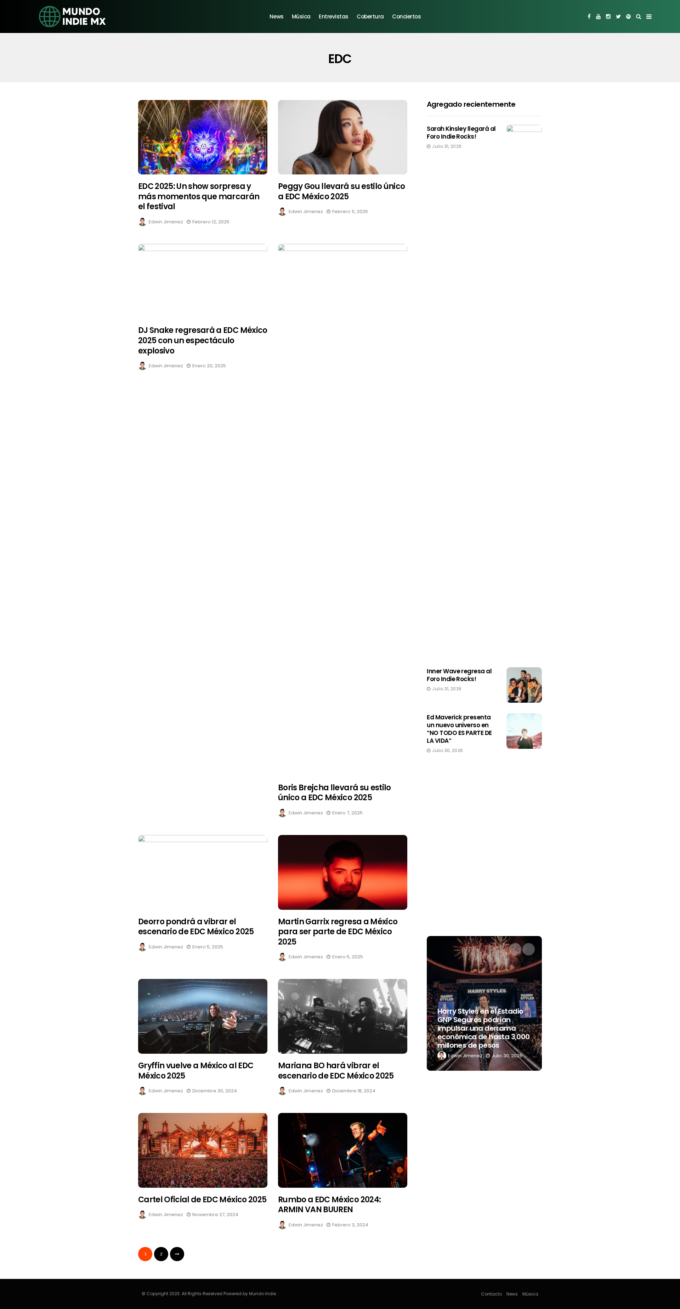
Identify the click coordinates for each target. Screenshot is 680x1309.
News (276, 16)
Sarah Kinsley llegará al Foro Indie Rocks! (461, 132)
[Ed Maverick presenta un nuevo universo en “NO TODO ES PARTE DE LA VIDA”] (524, 731)
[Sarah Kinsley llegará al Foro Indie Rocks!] (524, 391)
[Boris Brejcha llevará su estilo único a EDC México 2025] (342, 510)
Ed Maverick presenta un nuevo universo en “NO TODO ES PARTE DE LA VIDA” (459, 729)
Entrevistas (333, 16)
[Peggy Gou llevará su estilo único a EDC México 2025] (342, 137)
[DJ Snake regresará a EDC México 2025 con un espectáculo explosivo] (202, 281)
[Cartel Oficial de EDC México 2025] (202, 1150)
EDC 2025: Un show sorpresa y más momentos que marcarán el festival (199, 196)
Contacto (491, 1294)
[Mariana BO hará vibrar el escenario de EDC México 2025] (342, 1016)
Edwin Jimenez (166, 221)
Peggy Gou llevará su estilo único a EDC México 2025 (341, 191)
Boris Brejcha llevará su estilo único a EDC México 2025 (334, 792)
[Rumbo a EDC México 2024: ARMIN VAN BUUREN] (342, 1150)
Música (301, 16)
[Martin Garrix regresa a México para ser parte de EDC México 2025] (342, 872)
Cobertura (370, 16)
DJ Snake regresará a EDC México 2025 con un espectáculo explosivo (202, 340)
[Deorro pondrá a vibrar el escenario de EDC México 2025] (202, 872)
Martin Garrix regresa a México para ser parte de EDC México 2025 (337, 931)
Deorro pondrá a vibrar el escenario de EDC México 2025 (196, 926)
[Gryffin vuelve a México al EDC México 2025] (202, 1016)
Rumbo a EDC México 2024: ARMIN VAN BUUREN (329, 1204)
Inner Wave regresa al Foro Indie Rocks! (459, 675)
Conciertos (406, 16)
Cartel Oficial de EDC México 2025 (202, 1199)
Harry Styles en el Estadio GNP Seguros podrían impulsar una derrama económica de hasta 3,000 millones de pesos (483, 1028)
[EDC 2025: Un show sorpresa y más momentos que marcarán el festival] (202, 137)
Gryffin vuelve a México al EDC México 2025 (195, 1070)
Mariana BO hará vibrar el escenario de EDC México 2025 (336, 1070)
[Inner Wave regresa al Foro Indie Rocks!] (524, 685)
